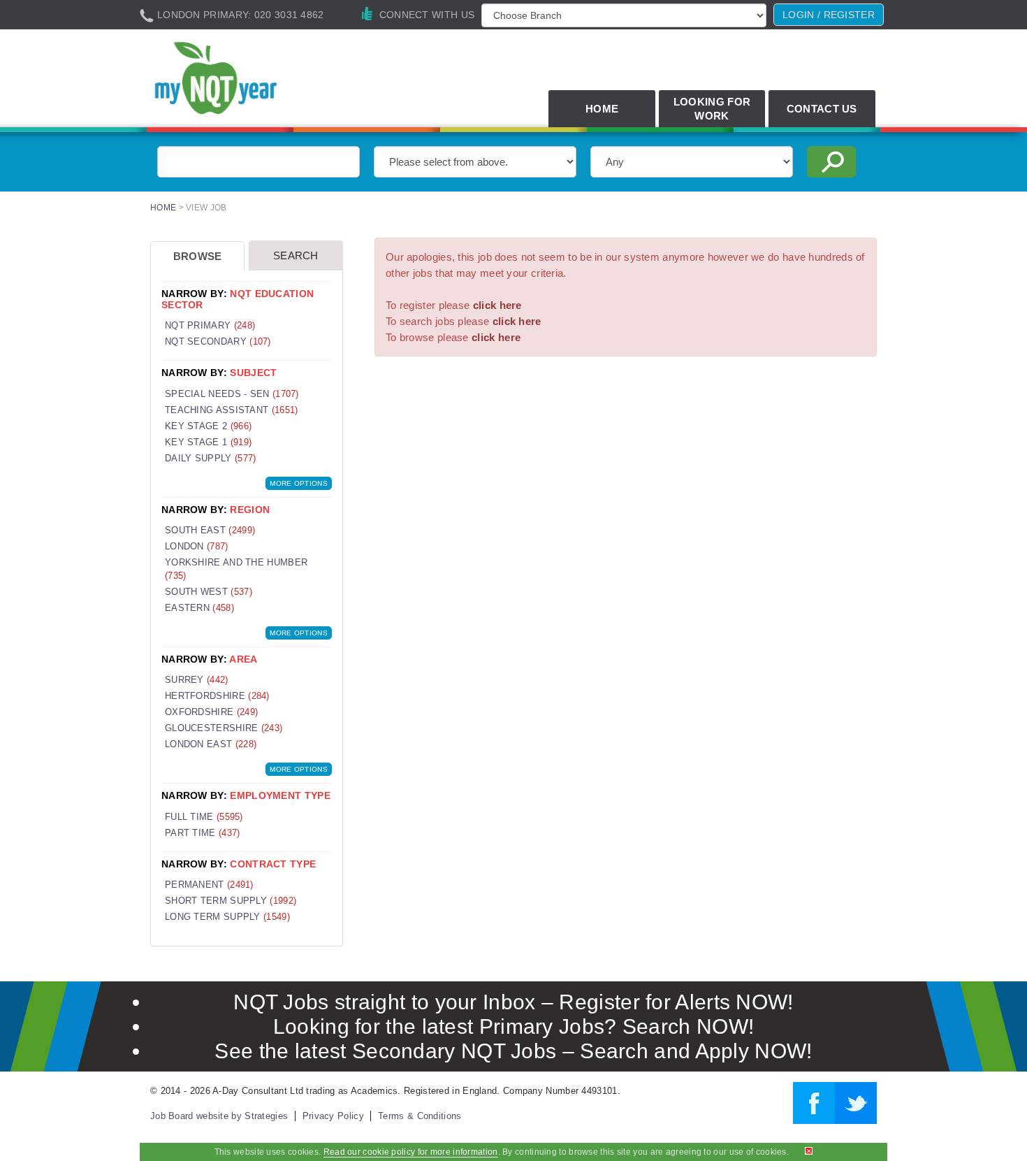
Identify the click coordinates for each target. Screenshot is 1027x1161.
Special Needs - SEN (232, 394)
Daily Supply (210, 458)
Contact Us (822, 109)
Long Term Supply (227, 916)
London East (210, 744)
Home (601, 109)
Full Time (204, 817)
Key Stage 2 (208, 426)
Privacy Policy (333, 1116)
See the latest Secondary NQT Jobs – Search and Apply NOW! (513, 1050)
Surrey (196, 680)
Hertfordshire (217, 696)
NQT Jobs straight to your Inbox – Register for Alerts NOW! (513, 1002)
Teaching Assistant (231, 410)
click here (497, 305)
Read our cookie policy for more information (410, 1152)
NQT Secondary (218, 341)
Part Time (202, 833)
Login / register (828, 14)
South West (208, 591)
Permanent (209, 884)
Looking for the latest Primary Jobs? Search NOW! (513, 1026)
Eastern (199, 608)
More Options (299, 483)
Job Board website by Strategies (219, 1116)
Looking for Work (711, 109)
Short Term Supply (230, 900)
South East (210, 530)
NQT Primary (210, 325)
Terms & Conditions (419, 1116)
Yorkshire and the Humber (236, 569)
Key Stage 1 (208, 442)
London (196, 546)
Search (296, 255)
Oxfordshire (211, 712)
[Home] (264, 79)
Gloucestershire (223, 728)
